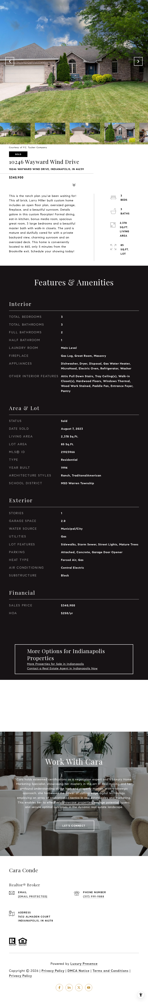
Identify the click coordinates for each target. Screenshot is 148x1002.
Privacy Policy (53, 971)
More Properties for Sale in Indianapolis (55, 664)
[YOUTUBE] (88, 987)
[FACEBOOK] (59, 987)
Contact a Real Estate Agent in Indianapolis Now (62, 668)
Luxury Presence (84, 964)
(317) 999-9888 (93, 896)
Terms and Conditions (111, 971)
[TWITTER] (78, 987)
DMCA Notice (79, 971)
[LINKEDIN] (69, 987)
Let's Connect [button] (74, 825)
